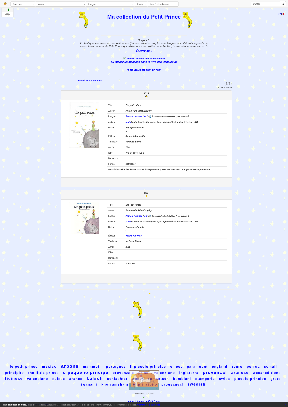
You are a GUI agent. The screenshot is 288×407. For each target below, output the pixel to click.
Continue (142, 404)
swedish (196, 384)
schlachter (117, 379)
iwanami (89, 384)
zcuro (237, 366)
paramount (197, 366)
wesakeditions (267, 373)
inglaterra (189, 373)
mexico (49, 366)
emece (176, 366)
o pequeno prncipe (85, 372)
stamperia (205, 379)
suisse (58, 379)
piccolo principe (250, 379)
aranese (240, 372)
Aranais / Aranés (134, 116)
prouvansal (172, 384)
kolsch (95, 378)
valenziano (164, 373)
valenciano (37, 379)
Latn (128, 121)
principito (14, 373)
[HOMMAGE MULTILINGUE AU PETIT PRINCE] (149, 116)
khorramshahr (115, 384)
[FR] (279, 14)
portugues (116, 366)
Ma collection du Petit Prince (144, 16)
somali (270, 366)
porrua (253, 366)
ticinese (14, 378)
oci (145, 116)
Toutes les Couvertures (90, 80)
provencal (215, 372)
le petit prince (24, 366)
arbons (70, 366)
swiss (224, 379)
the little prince (43, 373)
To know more (154, 404)
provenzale (123, 373)
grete (275, 379)
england (219, 366)
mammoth (92, 366)
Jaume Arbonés (134, 235)
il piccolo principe (148, 366)
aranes (75, 379)
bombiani (182, 379)
